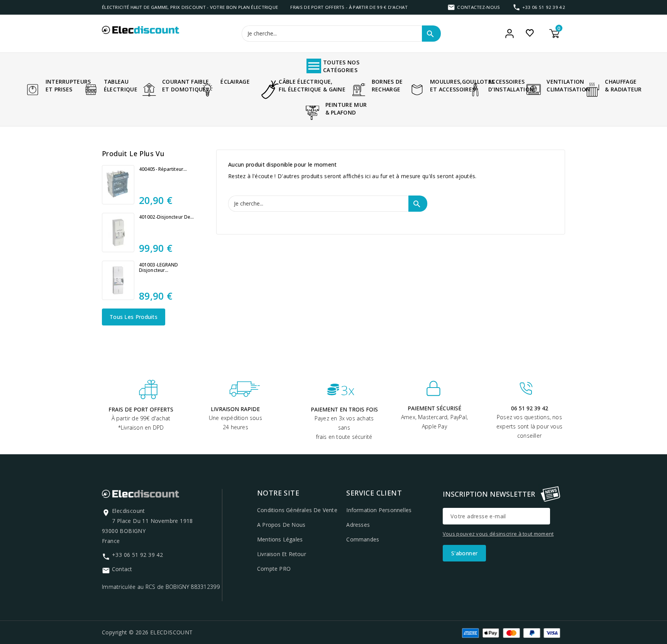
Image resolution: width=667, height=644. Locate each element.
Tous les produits (133, 316)
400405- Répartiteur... (163, 169)
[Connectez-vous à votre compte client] (510, 33)
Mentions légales (280, 539)
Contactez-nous (478, 7)
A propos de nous (281, 524)
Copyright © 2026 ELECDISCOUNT (147, 632)
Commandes (362, 539)
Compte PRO (274, 568)
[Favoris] (529, 32)
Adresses (358, 524)
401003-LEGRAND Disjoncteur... (158, 267)
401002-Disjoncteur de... (166, 217)
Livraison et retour (281, 554)
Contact (122, 569)
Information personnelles (378, 510)
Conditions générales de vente (297, 510)
